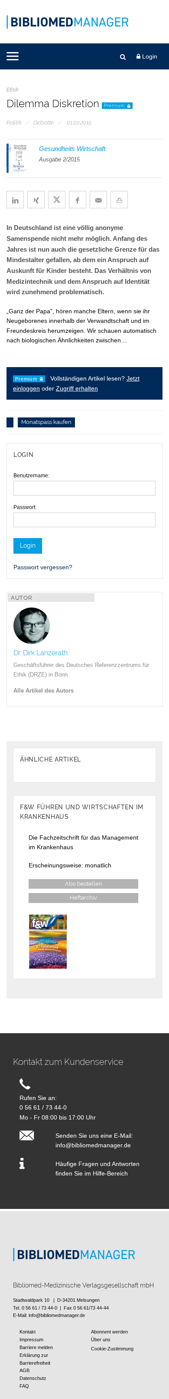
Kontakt (28, 1331)
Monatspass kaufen (46, 422)
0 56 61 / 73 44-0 (43, 1107)
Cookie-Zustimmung (112, 1348)
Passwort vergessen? (42, 567)
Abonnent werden (109, 1331)
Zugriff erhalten (77, 388)
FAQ (24, 1386)
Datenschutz (33, 1378)
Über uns (100, 1339)
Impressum (31, 1339)
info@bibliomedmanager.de (93, 1145)
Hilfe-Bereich (110, 1173)
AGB (24, 1370)
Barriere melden (36, 1347)
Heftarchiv (83, 898)
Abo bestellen (83, 884)
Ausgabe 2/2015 (59, 159)
